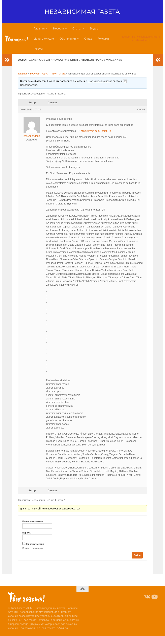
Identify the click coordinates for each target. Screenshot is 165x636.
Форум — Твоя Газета (53, 73)
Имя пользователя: (33, 521)
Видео (94, 28)
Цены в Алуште (44, 38)
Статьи (76, 28)
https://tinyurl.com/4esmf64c (96, 131)
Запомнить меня (35, 544)
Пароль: (27, 532)
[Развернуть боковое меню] (7, 60)
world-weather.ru (141, 40)
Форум (38, 48)
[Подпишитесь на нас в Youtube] (154, 597)
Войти (137, 555)
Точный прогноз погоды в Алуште (141, 36)
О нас (88, 38)
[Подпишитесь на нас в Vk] (147, 597)
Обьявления (68, 38)
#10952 (141, 109)
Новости (58, 28)
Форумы (34, 73)
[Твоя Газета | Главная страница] (16, 38)
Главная (39, 28)
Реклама (103, 38)
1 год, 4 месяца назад (100, 81)
